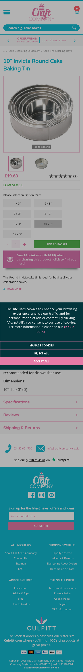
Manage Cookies (41, 345)
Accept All (41, 361)
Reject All (41, 353)
